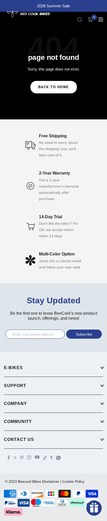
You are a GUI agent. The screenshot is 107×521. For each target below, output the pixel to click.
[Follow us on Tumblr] (51, 457)
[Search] (79, 19)
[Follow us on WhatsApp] (58, 457)
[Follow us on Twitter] (15, 457)
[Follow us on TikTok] (45, 457)
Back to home (53, 87)
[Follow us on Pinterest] (21, 457)
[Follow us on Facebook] (9, 457)
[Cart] (90, 19)
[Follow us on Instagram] (29, 457)
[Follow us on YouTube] (37, 457)
